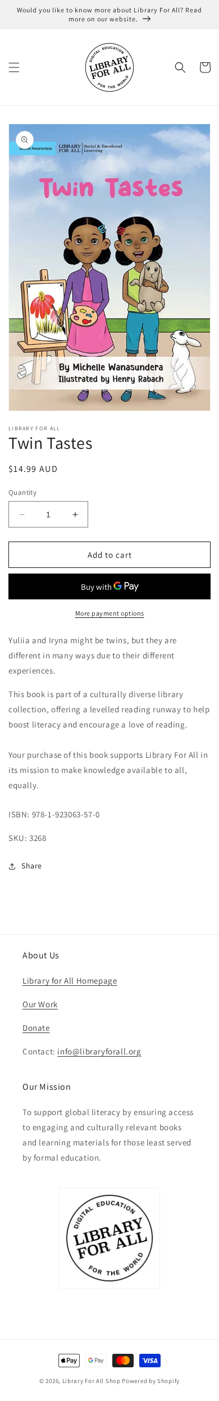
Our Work (40, 1004)
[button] (14, 67)
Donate (36, 1027)
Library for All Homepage (69, 980)
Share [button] (31, 866)
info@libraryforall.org (99, 1051)
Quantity (22, 492)
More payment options (109, 613)
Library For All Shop (91, 1381)
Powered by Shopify (151, 1381)
